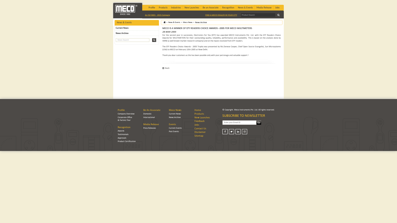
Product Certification (127, 141)
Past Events (174, 131)
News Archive (122, 33)
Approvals (122, 138)
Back (167, 68)
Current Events (175, 128)
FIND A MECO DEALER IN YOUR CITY (221, 15)
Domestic (147, 114)
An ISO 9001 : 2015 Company (157, 15)
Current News (122, 28)
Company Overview (126, 114)
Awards (121, 131)
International (149, 117)
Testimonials (123, 134)
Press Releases (149, 128)
